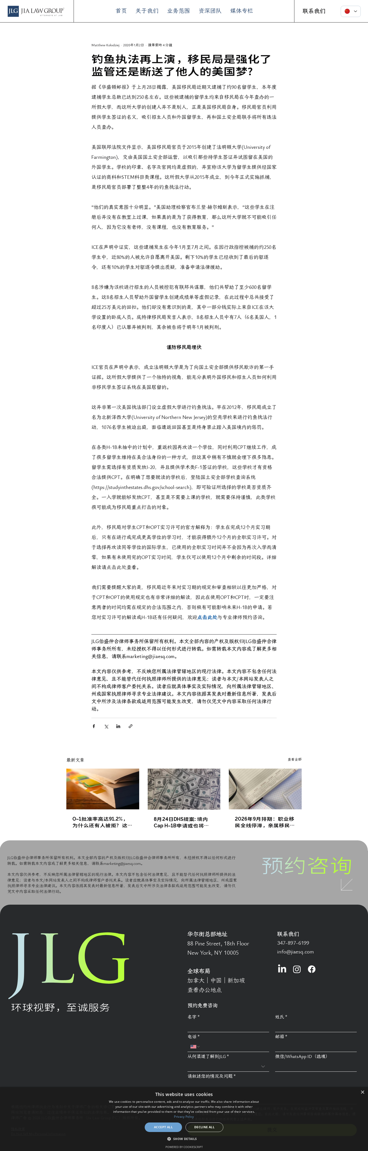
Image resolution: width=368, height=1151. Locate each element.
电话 (194, 1036)
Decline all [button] (204, 1127)
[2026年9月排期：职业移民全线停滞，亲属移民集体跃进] (265, 789)
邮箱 (281, 1036)
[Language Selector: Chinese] (351, 11)
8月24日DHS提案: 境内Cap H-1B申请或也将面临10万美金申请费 (182, 822)
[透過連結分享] (130, 726)
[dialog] (184, 1119)
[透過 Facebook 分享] (93, 726)
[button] (184, 1138)
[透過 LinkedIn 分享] (118, 726)
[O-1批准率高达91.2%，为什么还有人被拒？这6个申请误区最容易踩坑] (102, 789)
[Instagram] (297, 969)
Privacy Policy (184, 1116)
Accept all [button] (163, 1127)
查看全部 (295, 759)
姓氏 (281, 1017)
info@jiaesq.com (295, 951)
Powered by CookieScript (184, 1147)
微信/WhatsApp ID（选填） (302, 1056)
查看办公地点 (204, 990)
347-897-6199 (293, 943)
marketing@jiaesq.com (122, 863)
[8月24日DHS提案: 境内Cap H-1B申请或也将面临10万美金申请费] (184, 789)
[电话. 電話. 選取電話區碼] (195, 1047)
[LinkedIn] (282, 969)
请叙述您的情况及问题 (212, 1076)
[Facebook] (312, 969)
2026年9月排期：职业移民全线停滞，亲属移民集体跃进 (265, 821)
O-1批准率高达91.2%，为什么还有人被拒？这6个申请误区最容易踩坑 (101, 821)
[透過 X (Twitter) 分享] (106, 726)
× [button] (362, 1092)
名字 (194, 1017)
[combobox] (228, 1066)
